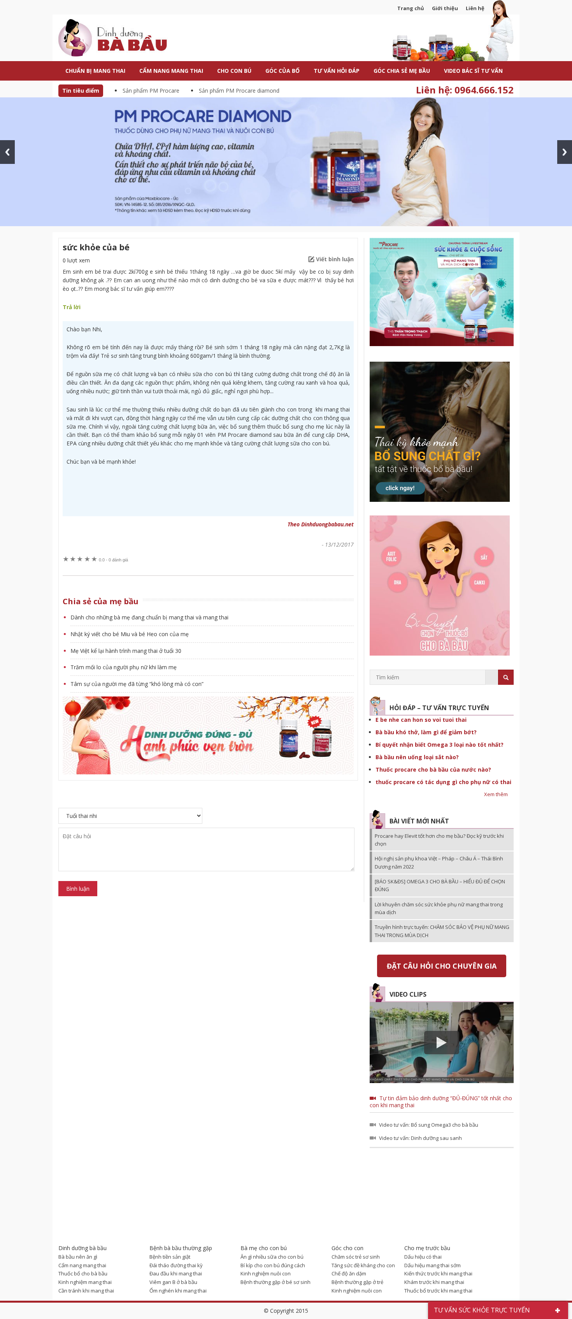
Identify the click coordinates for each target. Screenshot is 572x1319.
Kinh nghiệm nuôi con (265, 1273)
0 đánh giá (113, 559)
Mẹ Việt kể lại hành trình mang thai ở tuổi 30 (125, 650)
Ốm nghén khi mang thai (178, 1290)
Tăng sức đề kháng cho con (363, 1265)
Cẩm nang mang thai (82, 1265)
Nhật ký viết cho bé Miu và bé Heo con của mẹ (129, 634)
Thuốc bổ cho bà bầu (82, 1273)
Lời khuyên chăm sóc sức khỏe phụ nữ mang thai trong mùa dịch (439, 908)
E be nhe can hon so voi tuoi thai (421, 719)
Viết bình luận (335, 259)
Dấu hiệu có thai (423, 1256)
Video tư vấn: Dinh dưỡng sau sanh (420, 1137)
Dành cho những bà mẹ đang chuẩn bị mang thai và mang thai (149, 617)
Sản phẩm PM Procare (151, 90)
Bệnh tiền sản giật (169, 1256)
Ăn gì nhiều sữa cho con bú (272, 1256)
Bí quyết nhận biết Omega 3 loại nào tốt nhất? (439, 744)
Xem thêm (496, 794)
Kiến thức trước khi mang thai (438, 1273)
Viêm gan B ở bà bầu (173, 1282)
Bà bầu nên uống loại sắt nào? (417, 757)
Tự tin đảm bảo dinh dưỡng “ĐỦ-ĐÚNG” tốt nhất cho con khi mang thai (441, 1101)
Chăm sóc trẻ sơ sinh (356, 1256)
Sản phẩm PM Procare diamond (239, 90)
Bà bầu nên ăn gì (77, 1256)
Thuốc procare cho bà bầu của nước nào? (433, 769)
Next (564, 152)
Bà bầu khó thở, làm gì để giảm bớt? (426, 732)
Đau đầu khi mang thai (175, 1273)
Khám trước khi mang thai (434, 1282)
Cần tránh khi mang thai (86, 1290)
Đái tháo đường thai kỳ (176, 1265)
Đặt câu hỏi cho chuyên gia (442, 966)
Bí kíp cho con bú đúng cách (272, 1265)
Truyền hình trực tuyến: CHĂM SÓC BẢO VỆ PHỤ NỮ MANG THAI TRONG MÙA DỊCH (442, 930)
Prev (7, 152)
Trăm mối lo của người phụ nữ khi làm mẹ (123, 667)
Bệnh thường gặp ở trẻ (357, 1282)
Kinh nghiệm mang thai (85, 1282)
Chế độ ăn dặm (349, 1273)
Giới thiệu (445, 8)
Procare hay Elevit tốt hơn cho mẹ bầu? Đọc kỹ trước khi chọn (439, 839)
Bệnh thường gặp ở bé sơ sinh (275, 1282)
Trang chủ (410, 8)
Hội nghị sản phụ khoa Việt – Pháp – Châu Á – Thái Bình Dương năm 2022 (439, 862)
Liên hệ (475, 8)
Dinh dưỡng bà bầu (130, 38)
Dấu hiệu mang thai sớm (432, 1265)
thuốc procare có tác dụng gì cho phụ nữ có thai (443, 782)
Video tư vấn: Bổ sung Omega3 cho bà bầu (428, 1124)
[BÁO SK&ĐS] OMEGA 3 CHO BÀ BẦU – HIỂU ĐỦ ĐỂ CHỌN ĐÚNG (440, 885)
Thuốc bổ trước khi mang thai (438, 1290)
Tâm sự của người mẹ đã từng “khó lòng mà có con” (137, 684)
